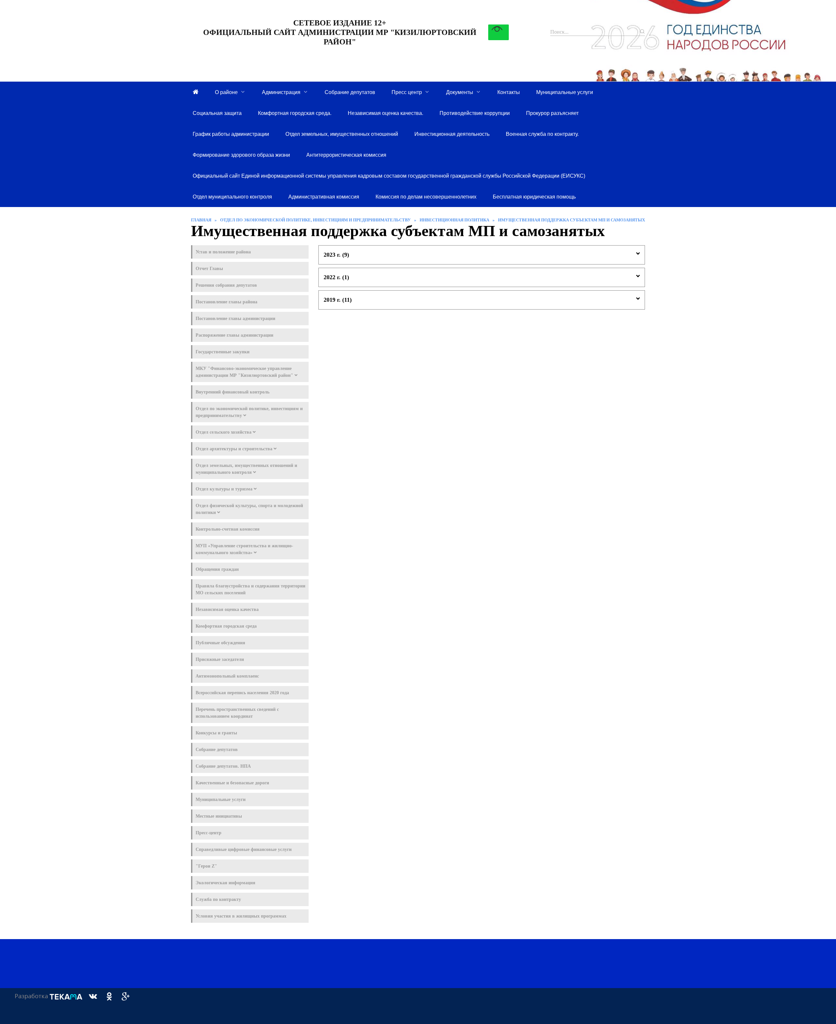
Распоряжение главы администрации (234, 335)
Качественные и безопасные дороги (232, 782)
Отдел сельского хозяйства (224, 432)
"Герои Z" (206, 866)
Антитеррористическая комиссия (346, 155)
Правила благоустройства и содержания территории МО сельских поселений (250, 589)
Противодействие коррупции (475, 113)
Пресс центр (407, 92)
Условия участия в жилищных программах (241, 916)
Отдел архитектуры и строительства (235, 448)
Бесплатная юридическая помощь (534, 197)
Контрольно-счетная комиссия (228, 529)
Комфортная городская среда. (294, 113)
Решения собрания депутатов (226, 285)
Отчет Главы (209, 268)
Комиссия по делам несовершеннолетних (426, 197)
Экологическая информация (225, 882)
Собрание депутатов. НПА (223, 766)
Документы (459, 92)
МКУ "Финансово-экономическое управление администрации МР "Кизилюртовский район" (245, 372)
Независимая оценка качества (227, 609)
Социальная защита (217, 113)
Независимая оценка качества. (385, 113)
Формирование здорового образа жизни (241, 155)
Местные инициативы (219, 816)
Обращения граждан (217, 569)
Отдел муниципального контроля (232, 197)
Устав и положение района (223, 251)
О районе (226, 92)
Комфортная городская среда (226, 626)
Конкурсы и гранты (216, 732)
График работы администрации (231, 134)
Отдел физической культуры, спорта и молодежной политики (249, 509)
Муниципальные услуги (564, 92)
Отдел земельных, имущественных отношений (341, 134)
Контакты (508, 92)
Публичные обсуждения (220, 642)
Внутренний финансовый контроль (232, 392)
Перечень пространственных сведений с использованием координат (237, 713)
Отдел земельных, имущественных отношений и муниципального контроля (246, 469)
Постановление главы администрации (235, 318)
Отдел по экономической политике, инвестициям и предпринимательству (249, 412)
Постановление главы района (226, 301)
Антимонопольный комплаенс (227, 676)
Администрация (281, 92)
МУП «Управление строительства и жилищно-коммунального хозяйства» (244, 549)
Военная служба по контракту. (542, 134)
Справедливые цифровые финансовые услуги (244, 849)
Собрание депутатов (350, 92)
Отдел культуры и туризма (225, 489)
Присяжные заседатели (220, 659)
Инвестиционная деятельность (452, 134)
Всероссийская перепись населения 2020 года (242, 692)
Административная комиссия (323, 197)
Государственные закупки (222, 351)
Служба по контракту (218, 899)
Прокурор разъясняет (552, 113)
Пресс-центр (208, 832)
